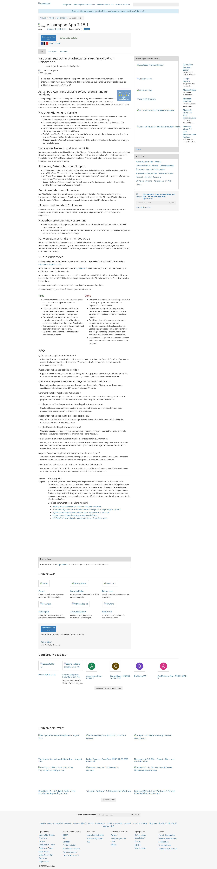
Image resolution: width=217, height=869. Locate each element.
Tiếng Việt (153, 823)
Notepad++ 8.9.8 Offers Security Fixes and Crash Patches (154, 760)
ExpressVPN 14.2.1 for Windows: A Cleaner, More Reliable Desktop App (154, 792)
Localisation (163, 842)
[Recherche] (176, 4)
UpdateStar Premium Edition (188, 67)
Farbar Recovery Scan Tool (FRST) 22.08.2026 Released (107, 760)
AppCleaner (44, 861)
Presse (137, 841)
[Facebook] (42, 43)
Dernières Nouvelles (122, 4)
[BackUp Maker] (79, 583)
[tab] (42, 51)
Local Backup (44, 851)
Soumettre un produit (167, 848)
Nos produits (67, 4)
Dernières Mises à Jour (105, 4)
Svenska (136, 823)
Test (42, 51)
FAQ (64, 838)
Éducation (140, 169)
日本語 (84, 823)
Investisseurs (140, 848)
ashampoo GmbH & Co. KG (56, 29)
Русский (127, 823)
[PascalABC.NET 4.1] (48, 665)
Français (68, 823)
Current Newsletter (143, 207)
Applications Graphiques (146, 173)
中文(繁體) (173, 823)
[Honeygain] (45, 604)
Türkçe (144, 823)
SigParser (43, 858)
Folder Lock (107, 591)
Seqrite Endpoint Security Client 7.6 (71, 675)
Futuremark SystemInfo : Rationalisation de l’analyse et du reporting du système (86, 509)
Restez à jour (46, 642)
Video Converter (46, 855)
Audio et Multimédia (144, 162)
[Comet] (44, 583)
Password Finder (46, 848)
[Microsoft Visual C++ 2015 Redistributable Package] (159, 126)
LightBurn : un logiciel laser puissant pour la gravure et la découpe (80, 512)
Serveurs (157, 177)
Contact (66, 842)
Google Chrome (186, 80)
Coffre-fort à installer (68, 38)
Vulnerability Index (95, 838)
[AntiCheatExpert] (80, 604)
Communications (143, 165)
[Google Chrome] (145, 78)
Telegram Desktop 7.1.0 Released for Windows (108, 791)
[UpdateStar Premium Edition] (150, 64)
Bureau (155, 165)
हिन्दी (112, 826)
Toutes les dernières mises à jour (108, 688)
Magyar (106, 826)
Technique (52, 51)
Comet (41, 591)
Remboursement (70, 852)
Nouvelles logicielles (95, 835)
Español (59, 823)
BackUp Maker (77, 591)
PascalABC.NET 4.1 (47, 674)
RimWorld (107, 611)
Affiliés (113, 844)
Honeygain (43, 611)
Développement (167, 165)
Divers (138, 184)
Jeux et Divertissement (155, 169)
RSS (88, 842)
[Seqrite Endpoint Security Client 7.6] (72, 665)
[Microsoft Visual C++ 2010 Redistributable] (156, 110)
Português (117, 823)
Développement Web (162, 181)
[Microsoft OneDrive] (147, 99)
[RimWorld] (109, 604)
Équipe (137, 844)
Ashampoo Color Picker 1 (94, 677)
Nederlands (100, 823)
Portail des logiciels (166, 835)
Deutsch (50, 823)
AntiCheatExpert (78, 611)
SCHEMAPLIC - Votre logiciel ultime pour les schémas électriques (79, 518)
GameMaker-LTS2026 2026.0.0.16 (120, 677)
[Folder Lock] (110, 583)
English (43, 823)
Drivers (42, 841)
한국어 (91, 823)
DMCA (65, 835)
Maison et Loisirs (166, 173)
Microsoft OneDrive (187, 100)
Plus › (138, 149)
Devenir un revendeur (167, 838)
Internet (139, 177)
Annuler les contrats (71, 848)
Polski (109, 823)
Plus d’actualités (109, 800)
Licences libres (164, 845)
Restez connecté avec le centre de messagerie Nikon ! (75, 515)
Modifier (64, 51)
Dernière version (48, 38)
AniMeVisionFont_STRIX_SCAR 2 (172, 677)
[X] (45, 43)
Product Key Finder (47, 844)
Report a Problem (54, 43)
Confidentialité (69, 845)
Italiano (76, 823)
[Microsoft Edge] (145, 90)
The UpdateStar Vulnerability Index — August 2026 (60, 760)
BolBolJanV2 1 (140, 676)
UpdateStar (80, 268)
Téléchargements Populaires (84, 4)
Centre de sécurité (71, 855)
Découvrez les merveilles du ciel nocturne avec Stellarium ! (77, 506)
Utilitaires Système (144, 181)
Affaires (158, 162)
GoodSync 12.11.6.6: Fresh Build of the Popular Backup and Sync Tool (56, 792)
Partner (114, 835)
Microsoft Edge (189, 90)
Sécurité (148, 177)
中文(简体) (163, 823)
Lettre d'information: (86, 814)
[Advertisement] (84, 539)
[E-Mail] (47, 43)
